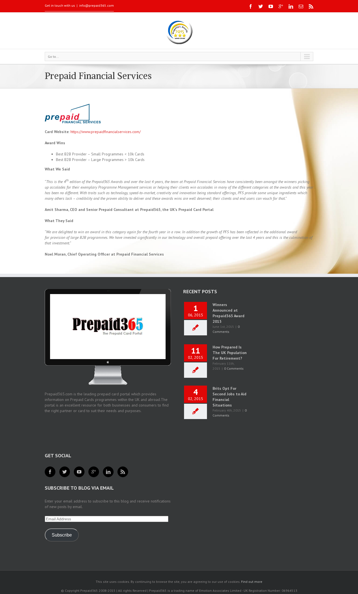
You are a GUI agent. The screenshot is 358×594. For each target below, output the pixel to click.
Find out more (251, 581)
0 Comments (234, 368)
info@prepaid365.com (96, 5)
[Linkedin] (291, 6)
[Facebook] (250, 6)
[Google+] (281, 6)
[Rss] (311, 6)
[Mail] (301, 6)
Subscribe (62, 535)
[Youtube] (270, 6)
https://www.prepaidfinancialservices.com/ (105, 131)
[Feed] (122, 471)
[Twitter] (260, 6)
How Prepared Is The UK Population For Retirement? (230, 353)
